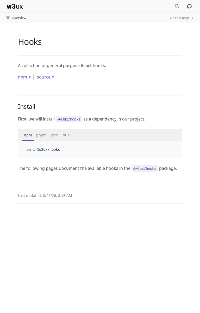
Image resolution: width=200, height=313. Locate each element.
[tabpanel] (100, 149)
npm (22, 77)
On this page (180, 17)
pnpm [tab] (41, 135)
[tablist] (100, 135)
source (44, 77)
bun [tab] (66, 135)
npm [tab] (28, 135)
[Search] (176, 6)
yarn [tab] (55, 135)
